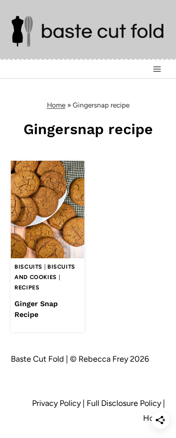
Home (56, 105)
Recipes (26, 287)
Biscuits (28, 266)
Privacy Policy (56, 403)
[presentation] (47, 210)
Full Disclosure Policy (124, 403)
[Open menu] (156, 69)
